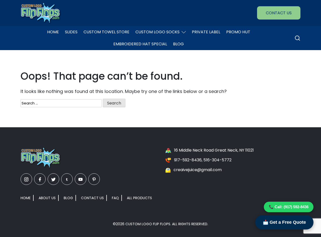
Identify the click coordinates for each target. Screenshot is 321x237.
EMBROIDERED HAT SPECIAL (140, 44)
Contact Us (279, 13)
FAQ (115, 197)
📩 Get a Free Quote (284, 222)
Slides (71, 32)
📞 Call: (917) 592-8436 (288, 207)
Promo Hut (238, 32)
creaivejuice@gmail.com (198, 170)
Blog (178, 44)
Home (53, 32)
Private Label (206, 32)
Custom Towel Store (106, 32)
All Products (139, 197)
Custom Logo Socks (157, 32)
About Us (47, 197)
